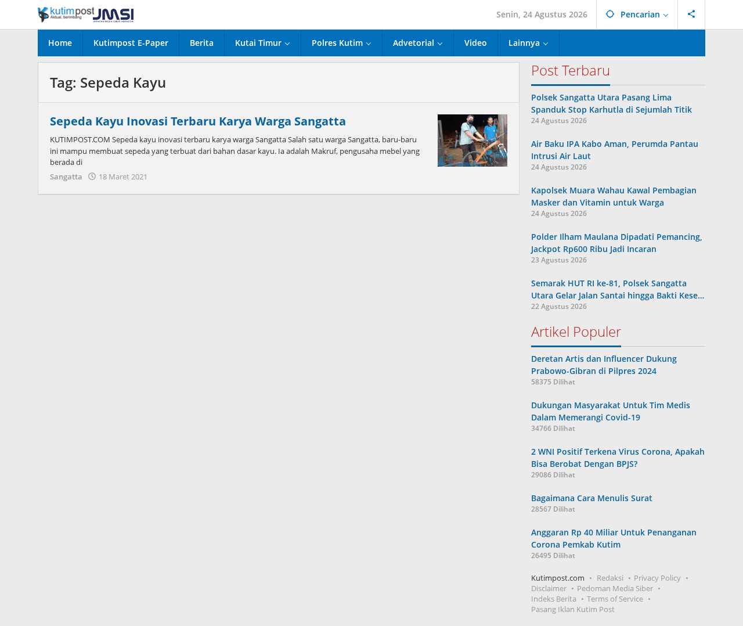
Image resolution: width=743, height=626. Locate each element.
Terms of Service (615, 598)
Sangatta (66, 176)
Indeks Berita (553, 598)
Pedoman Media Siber (615, 588)
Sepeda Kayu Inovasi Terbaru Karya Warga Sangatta (198, 121)
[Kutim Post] (86, 14)
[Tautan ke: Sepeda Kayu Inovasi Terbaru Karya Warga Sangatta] (472, 139)
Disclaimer (549, 588)
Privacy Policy (657, 578)
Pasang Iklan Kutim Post (573, 609)
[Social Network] (691, 14)
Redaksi (610, 578)
